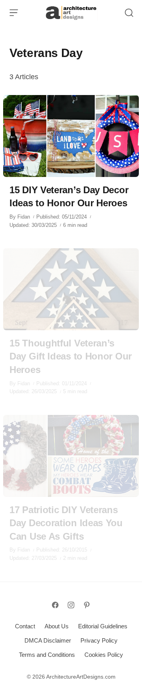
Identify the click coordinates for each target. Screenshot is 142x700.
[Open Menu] (14, 13)
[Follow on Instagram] (71, 605)
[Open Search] (129, 13)
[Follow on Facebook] (55, 605)
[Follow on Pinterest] (87, 605)
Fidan (23, 217)
